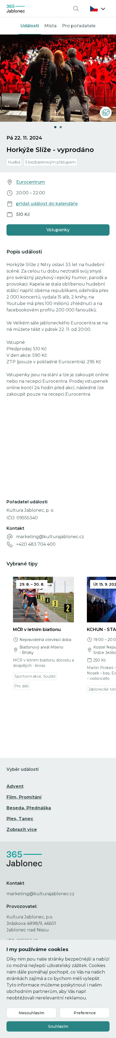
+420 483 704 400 (36, 544)
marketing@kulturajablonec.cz (50, 536)
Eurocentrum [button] (30, 182)
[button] (98, 9)
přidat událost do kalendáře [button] (47, 203)
